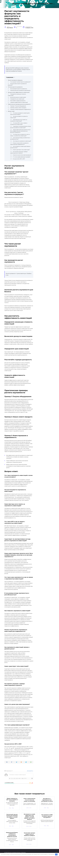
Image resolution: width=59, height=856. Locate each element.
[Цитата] (19, 778)
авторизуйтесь (30, 770)
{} (24, 778)
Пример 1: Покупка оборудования (18, 106)
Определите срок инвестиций (17, 98)
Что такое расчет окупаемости (15, 87)
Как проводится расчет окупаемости (18, 88)
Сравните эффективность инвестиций (19, 102)
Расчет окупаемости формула (15, 80)
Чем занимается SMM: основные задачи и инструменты (47, 816)
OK (56, 854)
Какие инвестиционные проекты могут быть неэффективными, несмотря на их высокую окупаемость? (20, 131)
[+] (25, 778)
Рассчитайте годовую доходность (17, 100)
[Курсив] (11, 778)
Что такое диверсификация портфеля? (21, 156)
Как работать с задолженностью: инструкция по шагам (47, 800)
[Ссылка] (22, 778)
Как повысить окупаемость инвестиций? (22, 141)
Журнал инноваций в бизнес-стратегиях (32, 3)
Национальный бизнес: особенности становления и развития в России (12, 834)
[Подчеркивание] (13, 778)
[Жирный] (10, 778)
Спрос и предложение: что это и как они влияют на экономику (29, 800)
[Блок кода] (21, 778)
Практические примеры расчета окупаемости (19, 104)
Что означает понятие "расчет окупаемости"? (20, 81)
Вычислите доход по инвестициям (18, 97)
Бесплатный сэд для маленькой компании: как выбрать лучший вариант (12, 816)
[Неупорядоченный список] (18, 778)
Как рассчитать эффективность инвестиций (18, 92)
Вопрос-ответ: (11, 111)
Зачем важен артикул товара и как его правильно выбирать (29, 834)
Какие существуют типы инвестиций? (21, 149)
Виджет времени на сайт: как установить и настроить (12, 800)
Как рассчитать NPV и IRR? (19, 158)
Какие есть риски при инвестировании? (22, 155)
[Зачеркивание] (14, 778)
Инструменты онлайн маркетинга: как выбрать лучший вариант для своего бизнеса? (29, 817)
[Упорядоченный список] (16, 778)
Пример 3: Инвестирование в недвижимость (20, 109)
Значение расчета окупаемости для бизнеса (20, 90)
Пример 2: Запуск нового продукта (18, 107)
